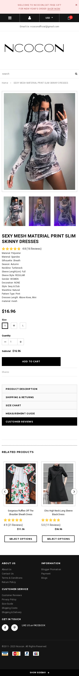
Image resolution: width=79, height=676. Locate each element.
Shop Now (53, 8)
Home (5, 83)
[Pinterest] (14, 627)
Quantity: (6, 335)
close (76, 5)
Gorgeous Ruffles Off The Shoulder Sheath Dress (20, 512)
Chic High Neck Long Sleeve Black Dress (58, 512)
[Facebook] (5, 627)
